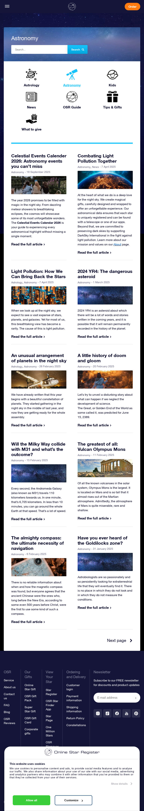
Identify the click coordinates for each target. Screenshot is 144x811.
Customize (71, 800)
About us (10, 687)
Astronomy (17, 172)
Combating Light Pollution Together (97, 158)
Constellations (76, 725)
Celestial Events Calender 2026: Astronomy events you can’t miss (38, 161)
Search (75, 49)
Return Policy (75, 718)
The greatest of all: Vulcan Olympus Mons (101, 446)
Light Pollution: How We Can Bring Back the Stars (38, 274)
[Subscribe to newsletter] (135, 697)
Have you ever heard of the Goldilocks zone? (102, 540)
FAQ (6, 705)
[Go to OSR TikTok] (107, 713)
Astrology (16, 282)
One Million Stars (50, 731)
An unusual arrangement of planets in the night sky (38, 358)
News (95, 166)
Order (132, 6)
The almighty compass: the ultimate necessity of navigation (37, 543)
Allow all (31, 800)
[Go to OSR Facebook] (117, 713)
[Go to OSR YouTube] (126, 713)
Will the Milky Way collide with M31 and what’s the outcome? (38, 449)
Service (9, 680)
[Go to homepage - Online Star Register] (72, 6)
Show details (119, 783)
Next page (116, 640)
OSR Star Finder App (52, 705)
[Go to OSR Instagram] (98, 713)
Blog (7, 712)
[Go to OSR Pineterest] (136, 713)
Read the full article (26, 244)
